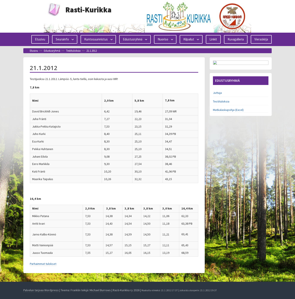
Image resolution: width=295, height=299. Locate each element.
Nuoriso (163, 39)
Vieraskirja (261, 39)
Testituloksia (221, 101)
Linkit (213, 39)
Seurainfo (62, 39)
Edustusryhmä (132, 39)
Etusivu (40, 39)
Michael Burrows (100, 290)
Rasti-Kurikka (88, 9)
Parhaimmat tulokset (43, 264)
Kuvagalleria (236, 39)
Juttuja (217, 93)
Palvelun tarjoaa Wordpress (41, 290)
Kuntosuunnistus (96, 39)
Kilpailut (188, 39)
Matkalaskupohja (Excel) (228, 110)
